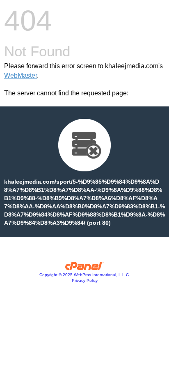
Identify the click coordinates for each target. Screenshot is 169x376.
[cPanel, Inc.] (84, 268)
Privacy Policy (85, 280)
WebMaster (20, 75)
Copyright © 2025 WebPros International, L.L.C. (84, 274)
